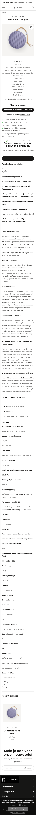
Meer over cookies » (18, 813)
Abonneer (28, 768)
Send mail (18, 158)
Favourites (31, 27)
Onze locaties (25, 115)
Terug (5, 12)
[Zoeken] (33, 7)
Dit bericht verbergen (18, 809)
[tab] (18, 164)
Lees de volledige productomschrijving (18, 99)
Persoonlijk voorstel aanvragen (18, 110)
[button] (3, 7)
